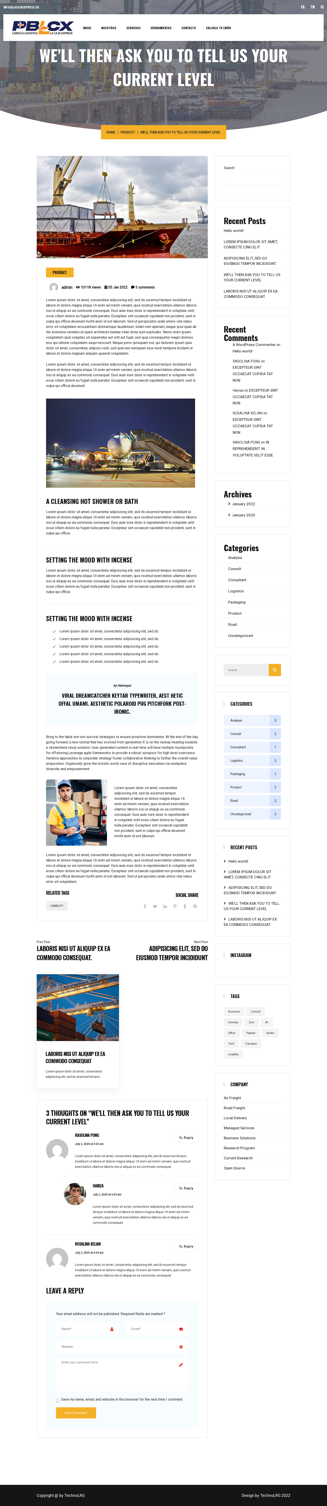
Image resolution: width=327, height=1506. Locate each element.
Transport (251, 1043)
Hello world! (234, 230)
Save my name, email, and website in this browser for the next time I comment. (122, 1399)
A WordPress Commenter (254, 344)
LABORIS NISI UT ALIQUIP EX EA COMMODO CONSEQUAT (75, 1057)
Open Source (234, 1168)
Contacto (189, 27)
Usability (56, 905)
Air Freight (232, 1098)
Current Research (238, 1158)
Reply (189, 1138)
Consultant (237, 580)
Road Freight (234, 1108)
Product (128, 132)
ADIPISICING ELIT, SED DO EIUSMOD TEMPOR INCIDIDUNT (172, 953)
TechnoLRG (74, 1495)
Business (234, 1011)
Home (111, 132)
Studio (270, 1033)
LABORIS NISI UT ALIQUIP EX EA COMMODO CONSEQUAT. (73, 953)
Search (229, 168)
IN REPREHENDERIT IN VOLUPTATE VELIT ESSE (253, 448)
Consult (234, 569)
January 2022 (243, 504)
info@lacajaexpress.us (21, 7)
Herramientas (161, 27)
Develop (233, 1022)
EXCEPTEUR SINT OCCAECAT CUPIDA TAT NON (253, 374)
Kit (266, 1022)
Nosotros (108, 27)
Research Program (239, 1148)
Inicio (87, 27)
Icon (251, 1022)
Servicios (133, 27)
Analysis (235, 557)
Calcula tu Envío (218, 27)
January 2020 (243, 515)
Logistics (236, 591)
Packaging (237, 602)
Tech (231, 1043)
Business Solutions (240, 1138)
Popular (250, 1033)
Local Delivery (235, 1118)
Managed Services (239, 1128)
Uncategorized (240, 635)
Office (231, 1033)
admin (67, 287)
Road (232, 624)
